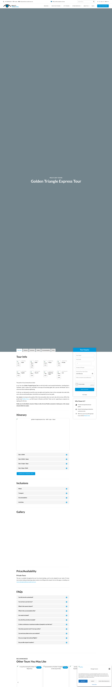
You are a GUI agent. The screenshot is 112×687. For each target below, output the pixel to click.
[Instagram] (100, 1)
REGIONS (46, 5)
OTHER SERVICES (76, 5)
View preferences (104, 681)
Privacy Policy (94, 684)
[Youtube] (106, 1)
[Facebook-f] (98, 1)
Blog (93, 5)
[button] (109, 669)
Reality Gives (25, 399)
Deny (92, 681)
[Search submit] (94, 1)
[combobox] (76, 363)
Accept (83, 681)
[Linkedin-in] (102, 1)
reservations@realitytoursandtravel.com (26, 582)
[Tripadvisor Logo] (108, 1)
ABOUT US (86, 5)
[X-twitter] (104, 1)
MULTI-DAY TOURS (56, 5)
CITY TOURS (66, 5)
